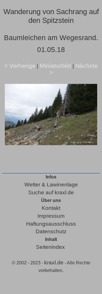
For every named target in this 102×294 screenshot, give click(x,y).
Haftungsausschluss (51, 224)
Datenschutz (51, 231)
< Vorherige (19, 65)
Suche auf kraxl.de (51, 192)
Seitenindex (50, 247)
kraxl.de (53, 262)
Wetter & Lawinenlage (51, 185)
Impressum (51, 216)
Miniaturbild (55, 65)
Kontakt (51, 208)
